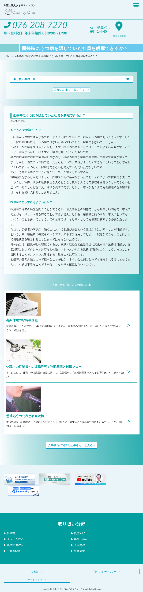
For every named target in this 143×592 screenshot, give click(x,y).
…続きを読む (19, 330)
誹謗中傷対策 (15, 545)
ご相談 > (36, 571)
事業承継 (79, 550)
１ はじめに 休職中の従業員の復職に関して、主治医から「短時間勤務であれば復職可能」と (59, 372)
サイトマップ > (37, 579)
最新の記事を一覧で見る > (71, 89)
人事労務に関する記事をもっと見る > (71, 445)
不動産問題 (14, 550)
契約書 (11, 533)
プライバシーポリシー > (106, 571)
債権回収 (79, 533)
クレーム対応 (15, 539)
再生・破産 (81, 539)
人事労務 (79, 545)
